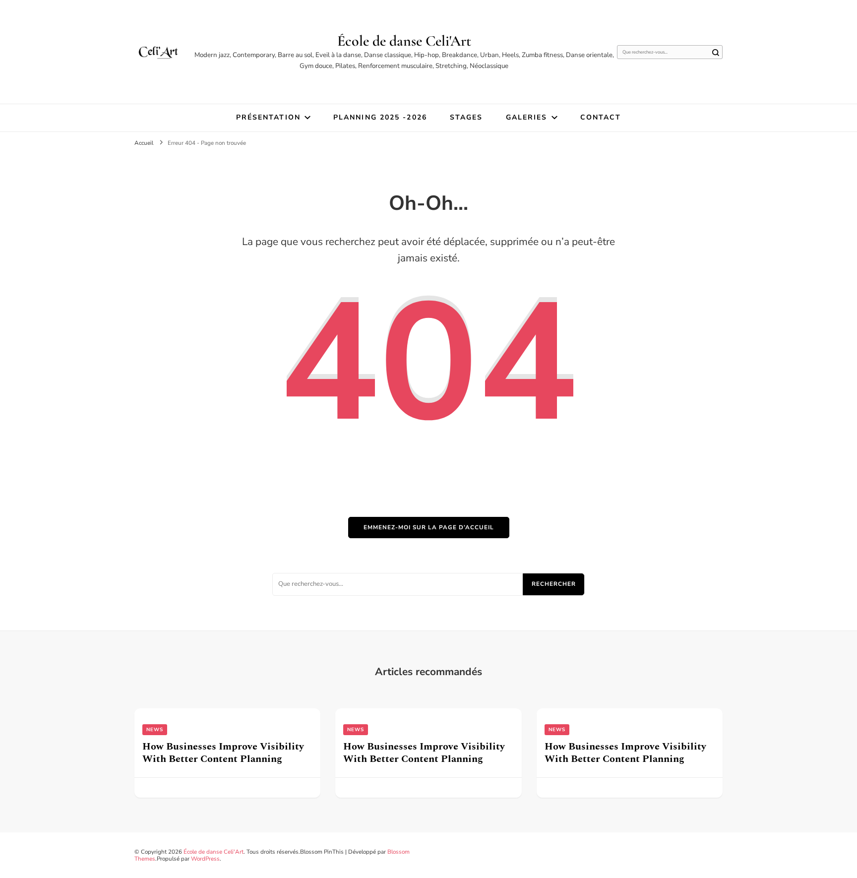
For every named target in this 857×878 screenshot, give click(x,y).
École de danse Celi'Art (404, 41)
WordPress (205, 859)
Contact (600, 117)
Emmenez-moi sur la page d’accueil (429, 527)
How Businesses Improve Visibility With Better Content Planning (223, 752)
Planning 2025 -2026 (380, 117)
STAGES (466, 117)
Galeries (527, 117)
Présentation (268, 117)
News (154, 729)
